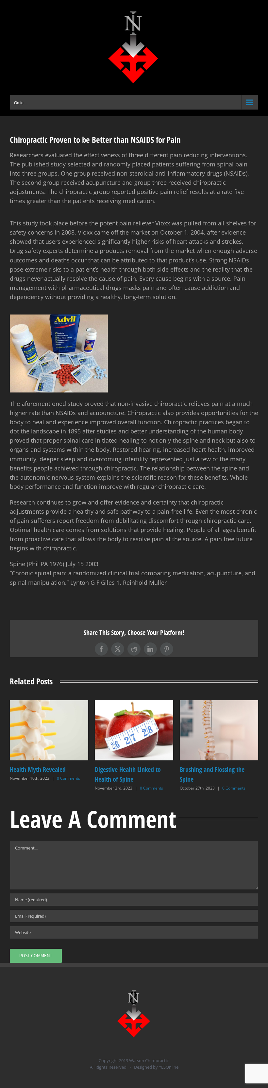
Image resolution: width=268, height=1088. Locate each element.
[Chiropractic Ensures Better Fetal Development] (134, 704)
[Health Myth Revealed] (219, 704)
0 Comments (63, 778)
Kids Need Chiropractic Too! (44, 769)
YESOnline (168, 1067)
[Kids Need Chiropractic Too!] (49, 704)
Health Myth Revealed (208, 769)
